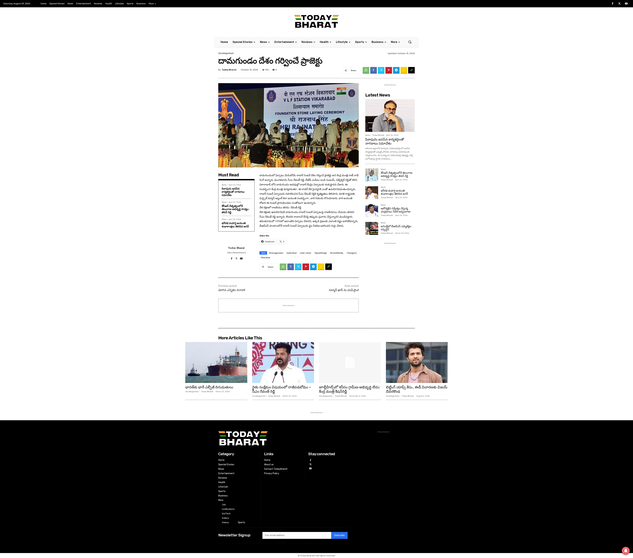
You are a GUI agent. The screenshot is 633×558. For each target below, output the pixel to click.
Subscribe (339, 535)
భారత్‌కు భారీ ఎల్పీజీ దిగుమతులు (209, 387)
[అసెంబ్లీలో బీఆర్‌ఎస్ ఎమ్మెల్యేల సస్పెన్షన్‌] (371, 228)
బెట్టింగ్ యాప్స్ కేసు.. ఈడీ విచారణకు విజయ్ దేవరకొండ (416, 389)
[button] (410, 42)
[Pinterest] (388, 70)
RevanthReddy (336, 253)
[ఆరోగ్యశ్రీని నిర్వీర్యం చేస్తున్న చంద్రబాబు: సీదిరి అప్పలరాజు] (371, 210)
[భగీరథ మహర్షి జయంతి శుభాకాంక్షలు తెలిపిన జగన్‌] (371, 192)
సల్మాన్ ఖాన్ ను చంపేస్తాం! (344, 290)
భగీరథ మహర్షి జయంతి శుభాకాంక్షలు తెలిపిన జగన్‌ (235, 224)
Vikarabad (265, 257)
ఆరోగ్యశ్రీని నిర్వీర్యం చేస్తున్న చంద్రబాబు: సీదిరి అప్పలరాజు (395, 210)
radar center (305, 253)
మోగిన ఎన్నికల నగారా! (231, 290)
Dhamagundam (276, 253)
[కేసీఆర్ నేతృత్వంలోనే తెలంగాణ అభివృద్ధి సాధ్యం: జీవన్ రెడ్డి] (371, 174)
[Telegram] (396, 70)
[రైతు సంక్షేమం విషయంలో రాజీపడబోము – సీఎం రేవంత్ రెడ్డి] (283, 362)
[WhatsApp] (366, 70)
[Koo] (404, 70)
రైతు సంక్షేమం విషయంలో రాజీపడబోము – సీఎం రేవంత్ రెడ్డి (281, 389)
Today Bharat (229, 70)
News (224, 185)
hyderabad (292, 253)
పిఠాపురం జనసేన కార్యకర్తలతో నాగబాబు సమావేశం (233, 192)
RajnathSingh (321, 253)
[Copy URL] (411, 70)
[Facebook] (612, 3)
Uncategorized (225, 53)
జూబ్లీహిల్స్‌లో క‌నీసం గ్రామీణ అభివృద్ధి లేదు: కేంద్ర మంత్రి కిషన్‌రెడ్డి (349, 389)
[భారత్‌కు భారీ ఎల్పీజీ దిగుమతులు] (216, 362)
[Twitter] (619, 3)
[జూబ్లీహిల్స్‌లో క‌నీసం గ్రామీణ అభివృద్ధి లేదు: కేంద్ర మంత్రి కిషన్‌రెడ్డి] (350, 362)
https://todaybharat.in (236, 253)
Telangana (352, 253)
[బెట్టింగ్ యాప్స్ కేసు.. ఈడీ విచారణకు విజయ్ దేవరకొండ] (417, 362)
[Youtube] (626, 3)
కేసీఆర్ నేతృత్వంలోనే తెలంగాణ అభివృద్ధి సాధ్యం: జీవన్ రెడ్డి (235, 209)
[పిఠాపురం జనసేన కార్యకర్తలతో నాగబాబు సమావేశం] (390, 115)
